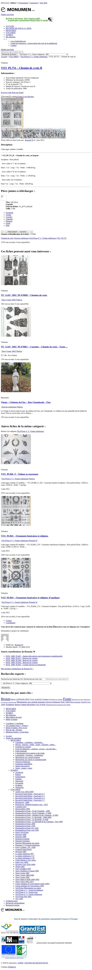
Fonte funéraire (21, 751)
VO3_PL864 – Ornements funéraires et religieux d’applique (30, 597)
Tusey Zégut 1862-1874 (24, 882)
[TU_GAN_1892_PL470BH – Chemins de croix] (16, 284)
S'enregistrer (23, 3)
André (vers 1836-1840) (24, 792)
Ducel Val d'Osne (22, 832)
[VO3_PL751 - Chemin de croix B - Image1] (6, 138)
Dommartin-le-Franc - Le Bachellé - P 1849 (31, 820)
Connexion (33, 3)
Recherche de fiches (9, 54)
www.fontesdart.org (18, 41)
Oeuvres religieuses (21, 238)
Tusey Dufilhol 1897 (23, 869)
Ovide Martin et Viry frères (25, 860)
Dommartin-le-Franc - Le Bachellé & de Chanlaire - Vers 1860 (39, 822)
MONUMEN (11, 30)
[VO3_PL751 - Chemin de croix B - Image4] (38, 138)
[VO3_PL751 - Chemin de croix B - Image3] (28, 138)
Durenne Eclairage (22, 839)
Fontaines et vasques (56, 699)
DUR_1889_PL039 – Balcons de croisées (22, 663)
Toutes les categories (13, 738)
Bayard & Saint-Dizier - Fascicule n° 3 (30, 796)
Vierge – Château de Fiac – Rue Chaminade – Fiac (26, 402)
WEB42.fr (12, 967)
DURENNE (38, 699)
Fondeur (18, 779)
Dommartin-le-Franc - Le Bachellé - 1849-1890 (33, 817)
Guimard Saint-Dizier (23, 849)
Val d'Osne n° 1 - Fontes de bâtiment (29, 890)
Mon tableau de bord (13, 717)
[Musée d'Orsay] (12, 943)
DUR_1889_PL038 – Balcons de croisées (22, 660)
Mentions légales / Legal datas (17, 732)
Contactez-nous (11, 901)
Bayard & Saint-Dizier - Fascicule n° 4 (30, 798)
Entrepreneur (20, 777)
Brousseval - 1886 (22, 802)
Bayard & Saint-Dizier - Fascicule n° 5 (30, 800)
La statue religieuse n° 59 (24, 858)
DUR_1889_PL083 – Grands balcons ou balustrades (26, 665)
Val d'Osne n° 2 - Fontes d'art (26, 892)
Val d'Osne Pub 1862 (23, 897)
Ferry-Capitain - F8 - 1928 (25, 847)
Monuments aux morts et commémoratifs (30, 760)
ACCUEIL (10, 26)
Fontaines (45, 699)
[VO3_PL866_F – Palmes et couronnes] (16, 463)
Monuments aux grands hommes (31, 702)
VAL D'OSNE (41, 705)
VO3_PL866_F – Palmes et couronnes (19, 474)
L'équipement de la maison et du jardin (30, 753)
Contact (13, 45)
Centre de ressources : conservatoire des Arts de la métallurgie (34, 43)
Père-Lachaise (75, 702)
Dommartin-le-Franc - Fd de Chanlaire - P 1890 (33, 813)
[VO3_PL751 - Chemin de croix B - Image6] (60, 138)
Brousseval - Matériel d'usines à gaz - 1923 (31, 805)
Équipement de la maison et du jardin (58, 705)
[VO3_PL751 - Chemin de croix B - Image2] (17, 138)
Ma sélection (10, 37)
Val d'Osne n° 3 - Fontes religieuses (33, 57)
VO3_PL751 (61, 238)
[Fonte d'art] (3, 943)
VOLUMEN (11, 33)
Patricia (19, 300)
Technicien (19, 787)
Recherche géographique (15, 903)
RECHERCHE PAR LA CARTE (19, 28)
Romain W (29, 140)
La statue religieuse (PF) (24, 854)
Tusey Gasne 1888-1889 (24, 875)
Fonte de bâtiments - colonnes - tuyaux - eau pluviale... (36, 749)
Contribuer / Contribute (14, 723)
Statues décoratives (28, 705)
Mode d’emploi (11, 719)
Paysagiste (19, 783)
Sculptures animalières (23, 764)
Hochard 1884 (20, 852)
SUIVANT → (24, 232)
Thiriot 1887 (20, 867)
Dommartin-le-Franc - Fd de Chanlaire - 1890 (32, 811)
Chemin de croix (7, 238)
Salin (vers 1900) (21, 862)
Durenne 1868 (20, 835)
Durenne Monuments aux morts (27, 843)
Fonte (67, 699)
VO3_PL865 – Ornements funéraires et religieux (24, 536)
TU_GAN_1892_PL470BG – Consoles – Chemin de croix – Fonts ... (34, 347)
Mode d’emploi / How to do (16, 728)
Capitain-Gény (20, 807)
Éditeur (18, 775)
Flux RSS (43, 3)
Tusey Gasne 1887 (22, 873)
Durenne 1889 (20, 837)
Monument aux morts (78, 699)
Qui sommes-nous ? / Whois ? (17, 726)
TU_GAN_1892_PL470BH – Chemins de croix (24, 295)
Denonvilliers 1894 (22, 809)
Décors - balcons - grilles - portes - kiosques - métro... (35, 745)
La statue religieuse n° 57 (24, 856)
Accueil (4, 57)
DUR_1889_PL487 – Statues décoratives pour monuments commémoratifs (34, 656)
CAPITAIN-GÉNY (23, 699)
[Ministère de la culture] (21, 943)
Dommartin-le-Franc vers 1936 (27, 830)
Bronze (6, 699)
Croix (32, 699)
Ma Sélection (11, 715)
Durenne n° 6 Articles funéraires (27, 845)
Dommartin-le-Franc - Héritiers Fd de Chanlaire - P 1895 (36, 815)
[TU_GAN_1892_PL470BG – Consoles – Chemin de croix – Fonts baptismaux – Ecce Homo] (16, 336)
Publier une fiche (7, 15)
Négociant (19, 781)
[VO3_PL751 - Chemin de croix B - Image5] (49, 138)
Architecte (19, 772)
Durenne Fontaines (22, 841)
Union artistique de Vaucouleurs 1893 (29, 886)
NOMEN (9, 35)
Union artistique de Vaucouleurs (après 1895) (32, 884)
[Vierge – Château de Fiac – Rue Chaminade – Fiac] (16, 391)
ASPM (20, 963)
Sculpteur (10, 704)
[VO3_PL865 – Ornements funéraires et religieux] (16, 525)
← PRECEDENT (11, 232)
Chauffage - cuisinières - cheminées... (29, 742)
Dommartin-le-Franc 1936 (25, 826)
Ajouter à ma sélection (25, 97)
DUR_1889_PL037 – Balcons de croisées (22, 658)
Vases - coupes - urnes (23, 768)
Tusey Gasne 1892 (8, 300)
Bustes (13, 699)
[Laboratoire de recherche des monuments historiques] (30, 943)
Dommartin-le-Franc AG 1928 (26, 828)
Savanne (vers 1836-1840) (25, 864)
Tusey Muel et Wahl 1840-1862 (27, 879)
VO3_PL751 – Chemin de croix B (21, 67)
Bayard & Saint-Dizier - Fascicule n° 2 (30, 794)
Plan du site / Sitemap (14, 730)
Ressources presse (12, 905)
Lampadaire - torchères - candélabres (29, 755)
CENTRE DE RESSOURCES (36, 963)
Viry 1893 (19, 899)
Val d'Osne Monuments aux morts (28, 888)
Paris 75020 (65, 702)
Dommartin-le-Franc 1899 (25, 824)
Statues (18, 704)
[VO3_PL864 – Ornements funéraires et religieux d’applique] (16, 587)
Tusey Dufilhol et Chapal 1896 (27, 871)
